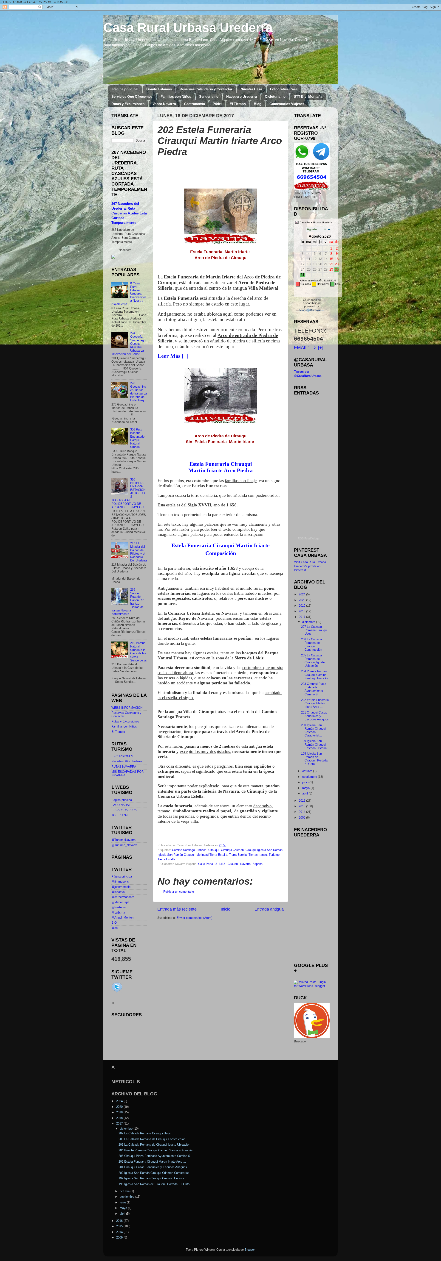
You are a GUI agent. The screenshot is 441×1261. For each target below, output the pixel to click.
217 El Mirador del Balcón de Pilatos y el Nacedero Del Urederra (138, 552)
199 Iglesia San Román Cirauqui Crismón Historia (314, 744)
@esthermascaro (122, 897)
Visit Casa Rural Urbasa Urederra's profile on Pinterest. (310, 566)
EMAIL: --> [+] (308, 347)
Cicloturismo (275, 96)
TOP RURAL (119, 815)
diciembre (309, 622)
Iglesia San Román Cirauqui (176, 854)
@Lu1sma (118, 912)
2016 (302, 800)
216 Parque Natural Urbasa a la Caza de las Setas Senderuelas (138, 652)
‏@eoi (114, 928)
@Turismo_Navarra (124, 845)
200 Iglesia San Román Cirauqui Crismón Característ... (313, 730)
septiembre (310, 776)
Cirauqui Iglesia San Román (264, 850)
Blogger (249, 1249)
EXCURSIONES (122, 756)
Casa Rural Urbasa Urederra (188, 27)
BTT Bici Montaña (308, 96)
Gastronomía (194, 104)
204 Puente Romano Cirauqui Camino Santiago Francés (314, 675)
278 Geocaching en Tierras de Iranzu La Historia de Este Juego (138, 392)
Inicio (225, 909)
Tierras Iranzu (258, 854)
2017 (302, 617)
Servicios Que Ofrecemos (132, 96)
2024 (302, 594)
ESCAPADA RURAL (124, 810)
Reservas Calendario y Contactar (206, 89)
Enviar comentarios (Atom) (194, 917)
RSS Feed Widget (309, 538)
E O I (115, 922)
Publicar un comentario (178, 891)
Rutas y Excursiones (127, 104)
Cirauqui (213, 850)
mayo (306, 788)
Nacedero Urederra (241, 96)
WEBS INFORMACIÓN (126, 707)
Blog (257, 104)
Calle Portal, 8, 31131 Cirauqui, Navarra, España (230, 864)
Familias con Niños (176, 96)
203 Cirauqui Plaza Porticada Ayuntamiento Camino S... (313, 689)
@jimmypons (120, 881)
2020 (302, 600)
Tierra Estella (238, 854)
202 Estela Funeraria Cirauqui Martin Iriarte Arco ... (315, 703)
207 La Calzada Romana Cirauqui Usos (314, 630)
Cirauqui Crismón (232, 850)
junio (305, 782)
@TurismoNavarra (123, 840)
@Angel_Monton (122, 917)
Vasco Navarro (164, 104)
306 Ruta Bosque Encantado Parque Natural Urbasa (137, 438)
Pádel (217, 104)
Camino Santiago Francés (189, 850)
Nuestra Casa (251, 89)
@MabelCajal (120, 902)
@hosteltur (118, 907)
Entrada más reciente (177, 909)
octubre (307, 771)
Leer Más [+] (173, 356)
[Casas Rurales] (311, 309)
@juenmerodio (120, 887)
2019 (302, 605)
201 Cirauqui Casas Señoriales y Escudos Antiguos (315, 716)
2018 (302, 611)
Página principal (125, 89)
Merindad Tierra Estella (211, 854)
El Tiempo (238, 104)
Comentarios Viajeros (286, 104)
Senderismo (208, 96)
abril (305, 793)
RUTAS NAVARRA (123, 766)
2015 (302, 806)
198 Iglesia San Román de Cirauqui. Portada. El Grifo (314, 759)
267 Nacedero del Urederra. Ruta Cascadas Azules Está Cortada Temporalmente (129, 213)
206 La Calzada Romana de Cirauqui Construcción (311, 644)
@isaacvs (118, 892)
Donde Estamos (159, 89)
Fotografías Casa (283, 89)
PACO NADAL (120, 805)
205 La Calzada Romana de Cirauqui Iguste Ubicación (313, 660)
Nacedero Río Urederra (126, 761)
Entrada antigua (269, 909)
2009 (302, 817)
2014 (302, 812)
